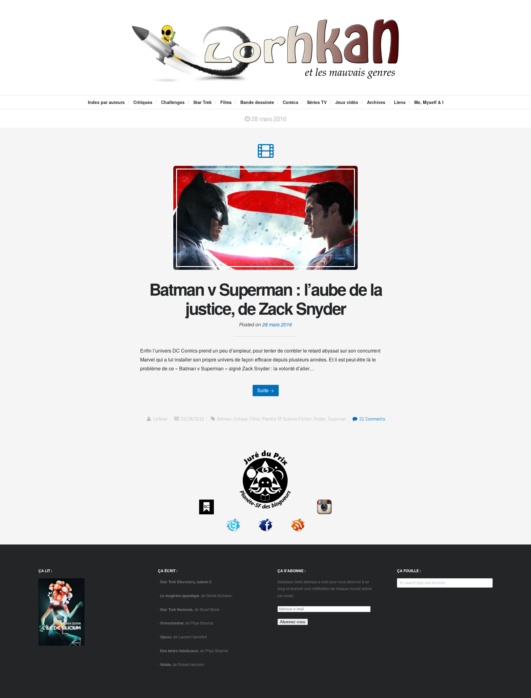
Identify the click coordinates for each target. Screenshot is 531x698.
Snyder (319, 419)
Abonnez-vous (292, 622)
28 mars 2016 (277, 324)
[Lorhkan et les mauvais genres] (265, 77)
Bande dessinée (257, 102)
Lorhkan (160, 419)
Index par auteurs (106, 102)
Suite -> (265, 390)
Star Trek (202, 102)
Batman (224, 419)
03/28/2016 (192, 419)
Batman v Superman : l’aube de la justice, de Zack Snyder (265, 298)
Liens (400, 102)
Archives (376, 102)
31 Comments (371, 419)
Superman (337, 419)
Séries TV (317, 102)
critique (241, 419)
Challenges (173, 102)
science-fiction (297, 419)
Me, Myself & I (428, 102)
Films (226, 102)
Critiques (142, 102)
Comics (290, 102)
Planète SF (271, 419)
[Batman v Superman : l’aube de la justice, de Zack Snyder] (265, 153)
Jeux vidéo (346, 102)
